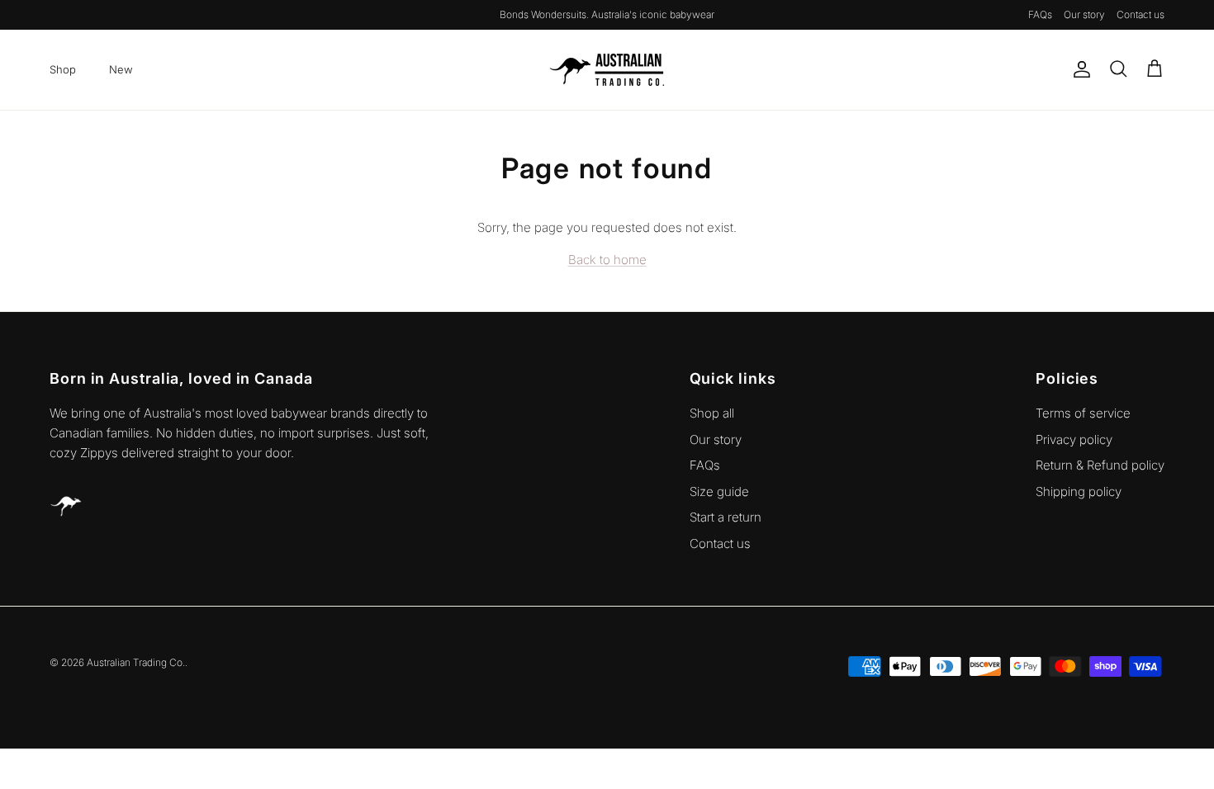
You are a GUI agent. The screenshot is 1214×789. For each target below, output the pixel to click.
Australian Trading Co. (136, 662)
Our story (1084, 14)
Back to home (607, 259)
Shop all (712, 413)
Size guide (719, 491)
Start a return (725, 517)
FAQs (1040, 14)
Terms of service (1083, 413)
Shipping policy (1079, 491)
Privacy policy (1074, 439)
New (121, 69)
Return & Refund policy (1100, 465)
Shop (63, 69)
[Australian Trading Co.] (607, 69)
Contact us (1140, 14)
